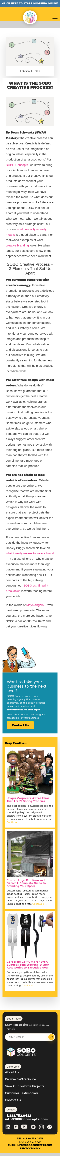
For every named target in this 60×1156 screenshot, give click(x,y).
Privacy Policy (30, 1148)
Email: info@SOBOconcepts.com (30, 1145)
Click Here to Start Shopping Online (30, 3)
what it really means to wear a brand (30, 553)
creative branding (17, 245)
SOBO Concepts (17, 165)
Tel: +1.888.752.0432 (30, 1138)
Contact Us (20, 725)
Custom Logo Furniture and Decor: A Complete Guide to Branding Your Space (26, 883)
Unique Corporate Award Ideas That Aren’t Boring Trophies (28, 800)
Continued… (13, 822)
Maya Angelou (35, 605)
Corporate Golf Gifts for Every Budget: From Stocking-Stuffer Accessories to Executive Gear (28, 964)
